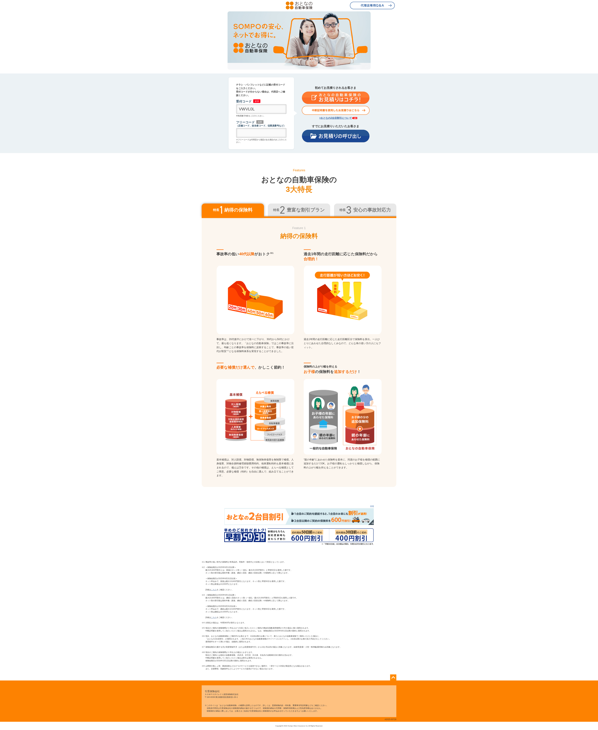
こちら (214, 590)
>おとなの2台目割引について (335, 118)
